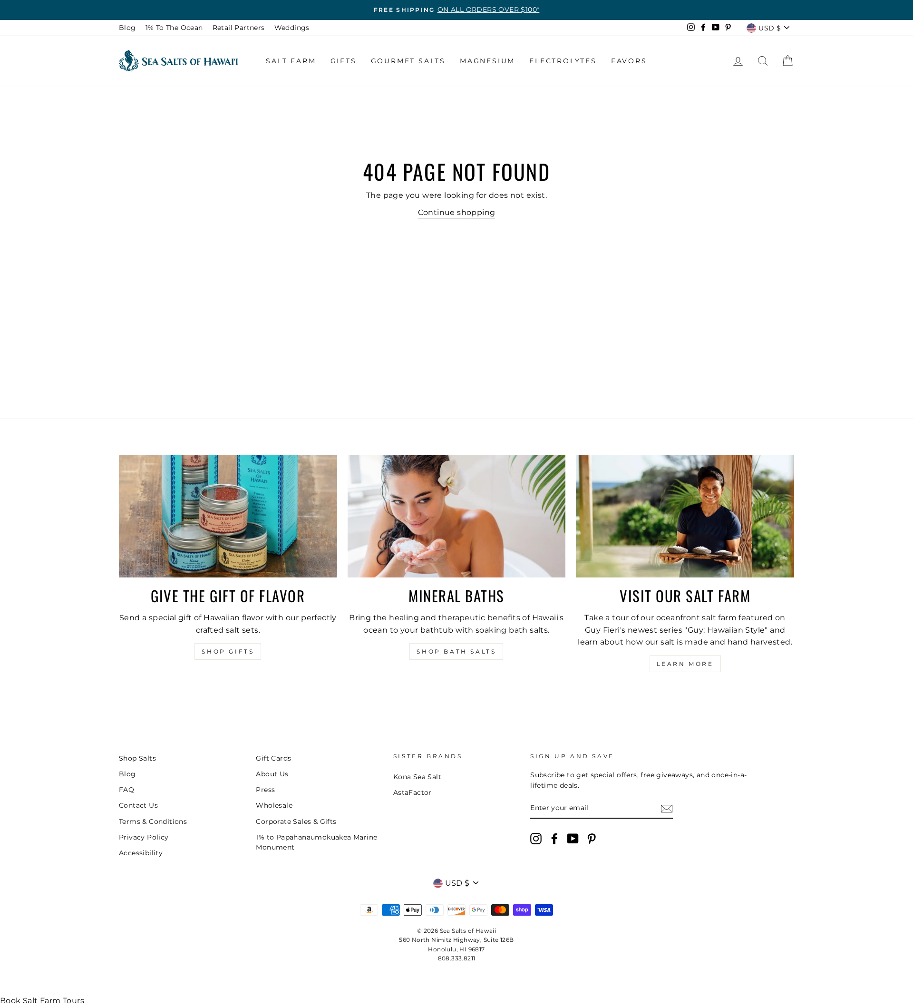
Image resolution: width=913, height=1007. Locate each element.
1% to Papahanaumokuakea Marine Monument (316, 842)
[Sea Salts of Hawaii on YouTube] (573, 838)
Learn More (685, 663)
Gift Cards (273, 758)
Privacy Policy (144, 837)
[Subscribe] (666, 808)
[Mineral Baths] (457, 516)
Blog (127, 27)
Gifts (343, 61)
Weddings (292, 27)
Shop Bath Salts (456, 651)
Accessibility (141, 853)
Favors (629, 61)
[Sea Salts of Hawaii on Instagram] (536, 838)
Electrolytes (563, 61)
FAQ (126, 789)
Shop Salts (137, 758)
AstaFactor (412, 792)
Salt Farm (291, 61)
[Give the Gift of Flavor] (228, 516)
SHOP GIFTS (228, 651)
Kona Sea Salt (417, 777)
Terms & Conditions (153, 821)
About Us (272, 774)
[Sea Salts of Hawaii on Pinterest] (591, 838)
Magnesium (487, 61)
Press (265, 789)
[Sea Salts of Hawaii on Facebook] (554, 838)
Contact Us (138, 805)
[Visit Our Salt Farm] (685, 516)
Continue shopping (456, 212)
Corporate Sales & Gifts (296, 821)
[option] (456, 10)
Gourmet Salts (408, 61)
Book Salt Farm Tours (42, 1000)
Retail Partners (239, 27)
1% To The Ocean (174, 27)
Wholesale (274, 805)
